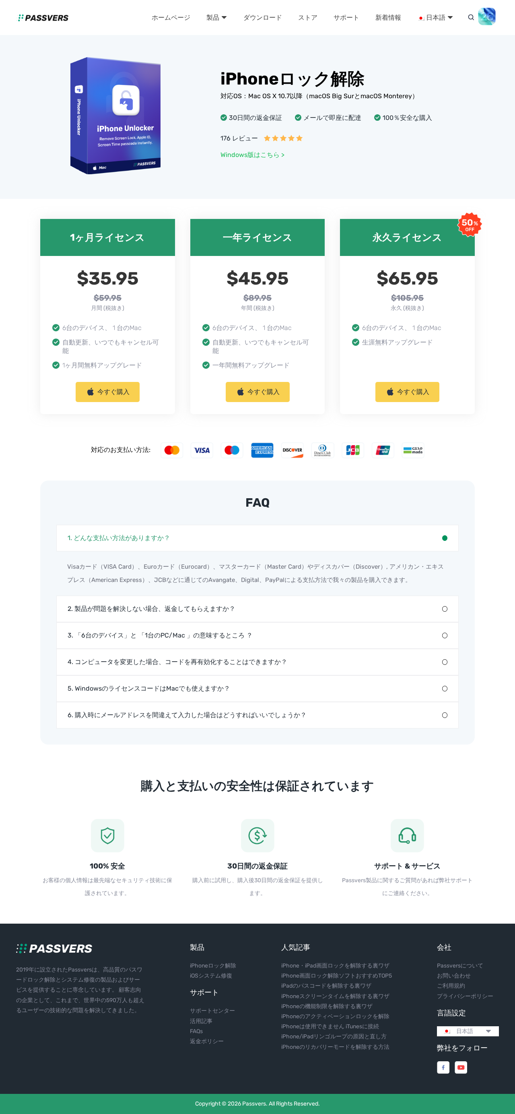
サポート (346, 17)
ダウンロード (262, 17)
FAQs (196, 1031)
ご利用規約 (451, 985)
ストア (307, 17)
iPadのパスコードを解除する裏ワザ (326, 985)
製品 (213, 17)
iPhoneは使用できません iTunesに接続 (330, 1026)
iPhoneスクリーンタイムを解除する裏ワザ (335, 996)
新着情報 (388, 17)
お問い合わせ (454, 975)
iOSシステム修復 (211, 975)
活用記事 (201, 1021)
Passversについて (460, 965)
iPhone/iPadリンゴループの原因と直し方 (334, 1036)
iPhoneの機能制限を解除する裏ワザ (327, 1006)
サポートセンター (212, 1010)
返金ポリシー (207, 1041)
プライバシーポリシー (465, 996)
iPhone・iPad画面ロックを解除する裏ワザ (335, 965)
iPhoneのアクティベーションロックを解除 (335, 1016)
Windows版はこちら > (252, 155)
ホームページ (171, 17)
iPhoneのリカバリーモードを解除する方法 (335, 1047)
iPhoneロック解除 (213, 965)
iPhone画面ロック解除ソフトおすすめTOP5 (336, 975)
